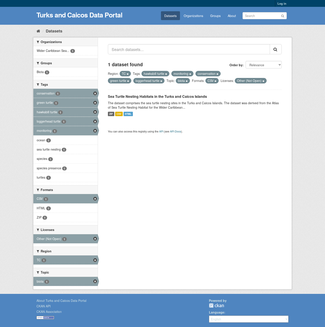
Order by (236, 65)
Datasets (170, 15)
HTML (128, 113)
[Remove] (128, 74)
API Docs (175, 131)
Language (216, 312)
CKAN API (43, 306)
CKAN (216, 305)
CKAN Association (49, 311)
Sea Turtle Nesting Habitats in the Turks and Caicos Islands (157, 96)
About (232, 15)
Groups (215, 15)
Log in (281, 3)
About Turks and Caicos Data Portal (61, 300)
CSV (119, 113)
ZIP (111, 113)
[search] (276, 49)
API (161, 131)
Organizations (193, 15)
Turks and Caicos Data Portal (79, 14)
